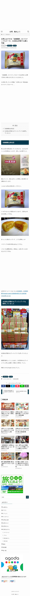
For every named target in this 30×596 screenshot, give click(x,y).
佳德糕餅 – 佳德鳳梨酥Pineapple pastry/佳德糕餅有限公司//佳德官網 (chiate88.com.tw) (14, 293)
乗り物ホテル (6, 538)
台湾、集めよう (15, 31)
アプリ (4, 510)
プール (5, 535)
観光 (4, 544)
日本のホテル (6, 529)
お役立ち (5, 507)
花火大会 (5, 541)
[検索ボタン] (28, 31)
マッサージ (6, 516)
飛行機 (4, 547)
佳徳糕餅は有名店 (9, 128)
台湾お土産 (10, 45)
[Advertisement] (15, 15)
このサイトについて (15, 591)
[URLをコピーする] (26, 386)
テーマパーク (6, 532)
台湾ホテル (6, 526)
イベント (5, 513)
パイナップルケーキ (7, 379)
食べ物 (15, 45)
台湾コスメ (6, 523)
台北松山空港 (15, 379)
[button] (3, 386)
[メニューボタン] (1, 31)
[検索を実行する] (27, 497)
